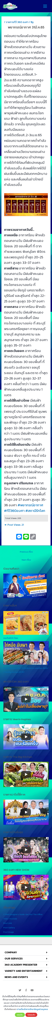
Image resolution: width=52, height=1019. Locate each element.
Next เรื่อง (26, 559)
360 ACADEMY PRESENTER (21, 965)
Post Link (7, 923)
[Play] (26, 699)
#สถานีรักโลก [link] (35, 510)
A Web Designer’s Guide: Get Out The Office (22, 914)
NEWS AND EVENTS (16, 977)
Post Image (8, 932)
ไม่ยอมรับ (31, 1014)
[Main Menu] (45, 6)
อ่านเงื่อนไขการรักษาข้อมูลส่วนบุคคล (32, 1009)
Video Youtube (10, 918)
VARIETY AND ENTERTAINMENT (24, 971)
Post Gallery (9, 927)
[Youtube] (32, 990)
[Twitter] (20, 990)
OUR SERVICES (14, 958)
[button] (26, 952)
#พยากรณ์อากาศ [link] (30, 505)
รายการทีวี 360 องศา (17, 22)
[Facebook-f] (26, 990)
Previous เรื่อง (26, 551)
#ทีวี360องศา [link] (14, 510)
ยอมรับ (20, 1014)
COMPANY (11, 952)
